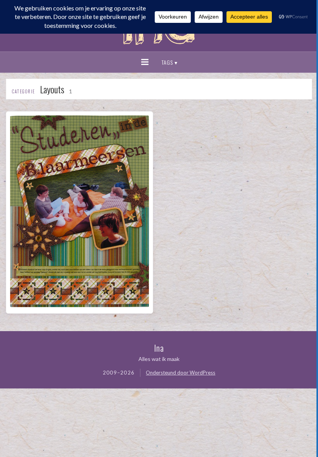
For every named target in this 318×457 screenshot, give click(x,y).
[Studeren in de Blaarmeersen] (79, 304)
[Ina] (159, 46)
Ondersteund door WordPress (180, 372)
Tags (167, 62)
